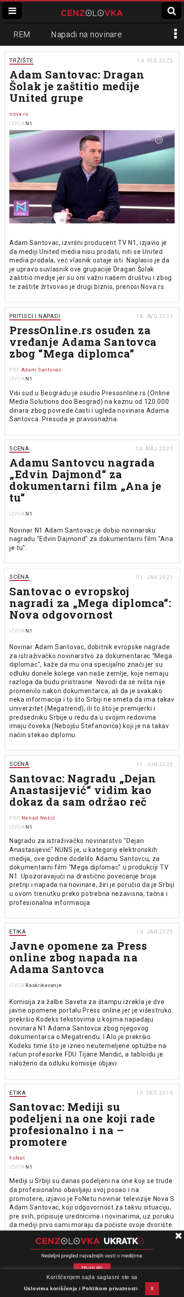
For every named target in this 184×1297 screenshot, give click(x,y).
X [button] (152, 1288)
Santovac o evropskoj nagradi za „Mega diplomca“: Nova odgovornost (90, 603)
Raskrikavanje (43, 985)
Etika (17, 931)
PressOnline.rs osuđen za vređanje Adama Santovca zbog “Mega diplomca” (83, 342)
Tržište (21, 60)
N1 (28, 124)
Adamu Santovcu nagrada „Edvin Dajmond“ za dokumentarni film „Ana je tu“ (85, 480)
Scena (19, 448)
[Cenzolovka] (92, 12)
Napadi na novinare (86, 34)
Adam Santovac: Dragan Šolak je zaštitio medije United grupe (77, 86)
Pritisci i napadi (35, 316)
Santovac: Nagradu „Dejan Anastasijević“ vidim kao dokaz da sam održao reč (82, 790)
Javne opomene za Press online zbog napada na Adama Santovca (78, 957)
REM (22, 34)
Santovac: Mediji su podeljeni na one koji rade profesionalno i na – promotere (82, 1124)
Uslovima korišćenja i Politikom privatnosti (81, 1288)
